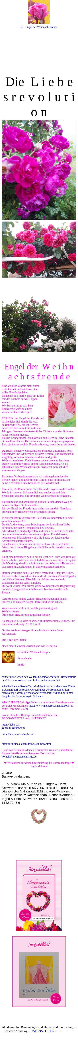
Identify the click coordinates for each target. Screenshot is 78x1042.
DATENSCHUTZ (42, 1031)
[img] (39, 12)
